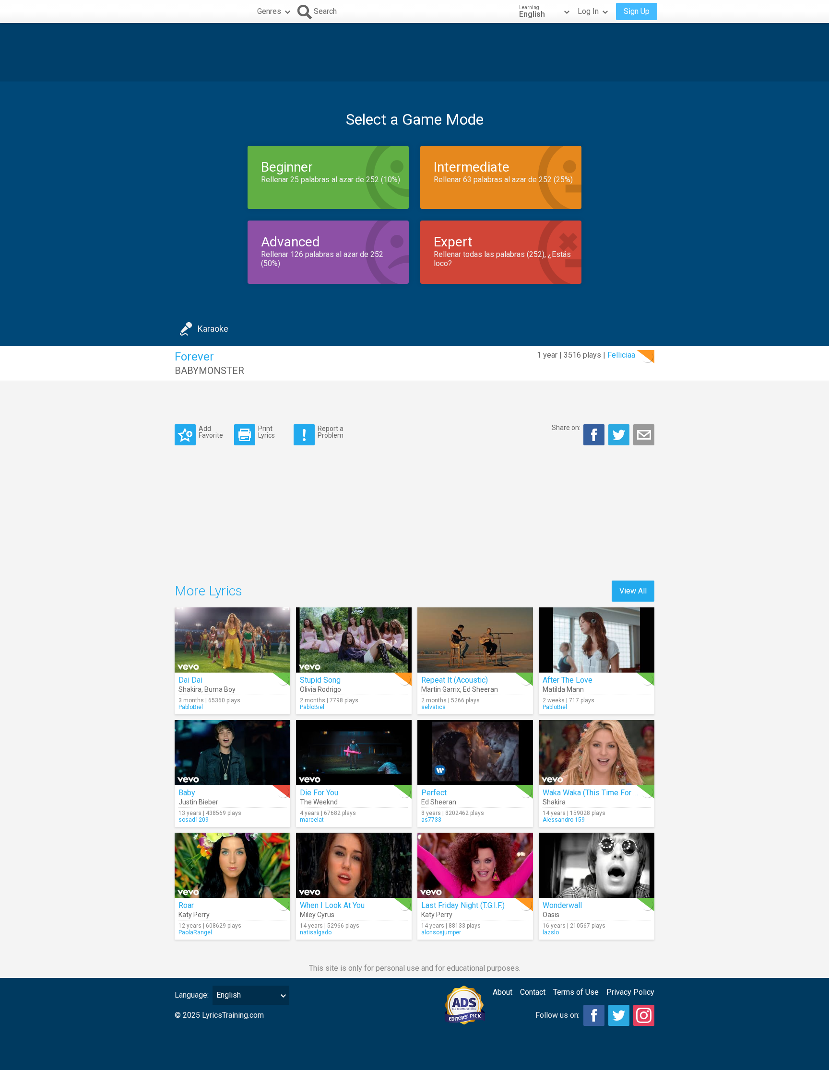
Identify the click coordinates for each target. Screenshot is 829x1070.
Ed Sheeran (480, 689)
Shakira (189, 689)
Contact (532, 992)
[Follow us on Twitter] (618, 1015)
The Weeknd (319, 802)
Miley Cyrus (317, 915)
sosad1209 (193, 819)
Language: (192, 995)
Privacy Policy (630, 992)
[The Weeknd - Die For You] (354, 752)
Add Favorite (211, 432)
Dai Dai (190, 680)
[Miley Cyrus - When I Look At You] (354, 865)
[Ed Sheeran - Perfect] (475, 752)
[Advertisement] (414, 52)
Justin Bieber (198, 802)
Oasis (551, 915)
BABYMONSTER (209, 370)
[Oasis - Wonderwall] (596, 865)
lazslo (551, 932)
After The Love (567, 680)
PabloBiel (190, 707)
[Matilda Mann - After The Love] (596, 640)
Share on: (566, 427)
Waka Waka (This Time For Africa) (599, 792)
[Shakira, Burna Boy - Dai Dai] (232, 640)
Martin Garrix (440, 689)
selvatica (433, 707)
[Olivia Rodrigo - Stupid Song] (354, 640)
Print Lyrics (266, 432)
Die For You (319, 792)
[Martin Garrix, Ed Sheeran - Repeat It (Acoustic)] (475, 640)
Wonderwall (562, 905)
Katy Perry (194, 915)
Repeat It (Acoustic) (454, 680)
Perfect (434, 792)
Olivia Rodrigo (320, 689)
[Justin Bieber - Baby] (232, 752)
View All (633, 590)
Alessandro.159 (564, 819)
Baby (186, 792)
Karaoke (213, 329)
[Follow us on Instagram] (643, 1015)
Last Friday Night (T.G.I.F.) (463, 905)
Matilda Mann (563, 689)
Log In (588, 11)
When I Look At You (332, 905)
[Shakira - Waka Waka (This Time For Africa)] (596, 752)
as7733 (431, 819)
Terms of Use (576, 992)
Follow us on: (557, 1015)
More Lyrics (208, 591)
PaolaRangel (195, 932)
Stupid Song (320, 680)
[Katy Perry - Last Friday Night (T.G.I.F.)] (475, 865)
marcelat (312, 819)
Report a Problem (330, 432)
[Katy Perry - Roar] (232, 865)
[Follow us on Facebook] (593, 1015)
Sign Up (637, 11)
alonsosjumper (441, 932)
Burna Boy (220, 689)
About (502, 992)
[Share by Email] (643, 434)
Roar (186, 905)
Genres (269, 11)
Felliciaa (621, 355)
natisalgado (316, 932)
